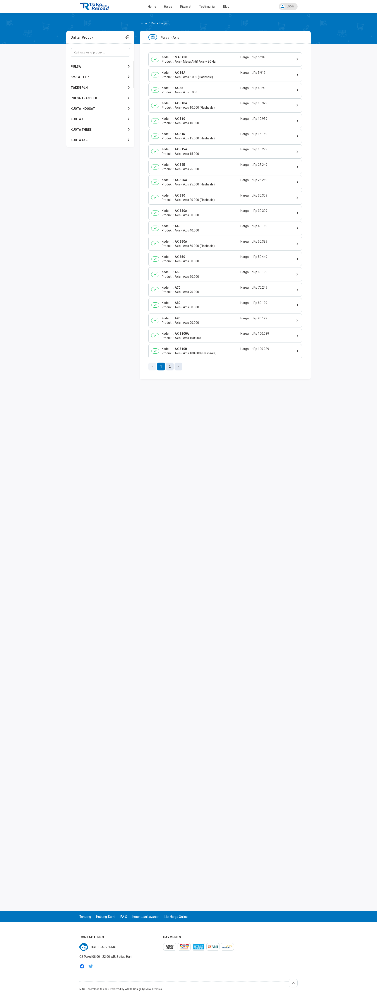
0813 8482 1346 (103, 947)
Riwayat (185, 6)
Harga (168, 6)
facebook (82, 966)
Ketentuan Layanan (145, 916)
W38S (128, 989)
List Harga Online (176, 916)
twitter (90, 966)
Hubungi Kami (105, 916)
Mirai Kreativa (154, 989)
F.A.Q (123, 916)
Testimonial (207, 6)
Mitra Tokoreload (89, 989)
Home (152, 6)
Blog (226, 6)
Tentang (85, 916)
